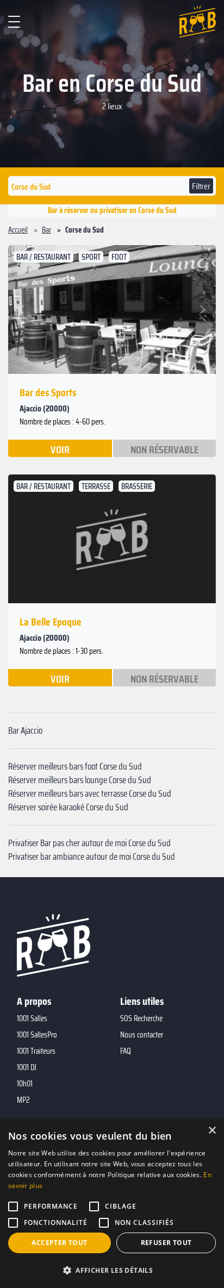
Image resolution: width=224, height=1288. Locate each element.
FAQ (125, 1051)
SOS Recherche (141, 1018)
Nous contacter (141, 1034)
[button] (23, 309)
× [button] (212, 1131)
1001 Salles (32, 1018)
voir (60, 449)
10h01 (25, 1083)
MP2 (23, 1099)
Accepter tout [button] (59, 1242)
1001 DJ (26, 1067)
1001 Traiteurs (36, 1051)
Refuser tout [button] (166, 1242)
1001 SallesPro (37, 1034)
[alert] (112, 1203)
